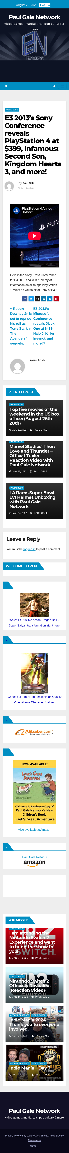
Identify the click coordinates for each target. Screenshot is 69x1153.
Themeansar (34, 1140)
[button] (54, 86)
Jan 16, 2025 (20, 997)
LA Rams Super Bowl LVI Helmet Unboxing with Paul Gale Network (32, 499)
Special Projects (19, 1015)
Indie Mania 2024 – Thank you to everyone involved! (34, 1024)
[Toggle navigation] (62, 86)
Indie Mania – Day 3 (29, 1068)
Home (33, 1145)
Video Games (17, 928)
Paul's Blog (12, 110)
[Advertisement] (23, 885)
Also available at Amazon (34, 829)
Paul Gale (29, 183)
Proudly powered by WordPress (22, 1135)
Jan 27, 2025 (20, 958)
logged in (29, 549)
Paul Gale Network (34, 17)
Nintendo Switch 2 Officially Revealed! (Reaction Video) (30, 985)
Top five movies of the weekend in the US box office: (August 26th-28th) (34, 416)
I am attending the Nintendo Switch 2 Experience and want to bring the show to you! (32, 942)
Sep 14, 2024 (20, 1035)
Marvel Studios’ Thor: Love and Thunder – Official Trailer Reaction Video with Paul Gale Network (32, 455)
